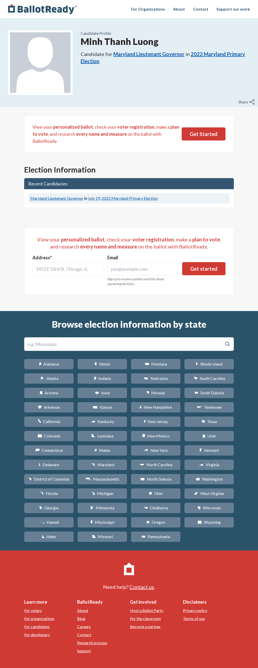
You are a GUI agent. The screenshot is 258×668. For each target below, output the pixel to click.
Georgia (48, 507)
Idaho (49, 536)
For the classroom (145, 618)
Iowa (102, 392)
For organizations (39, 618)
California (49, 421)
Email (112, 257)
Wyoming (209, 522)
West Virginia (209, 493)
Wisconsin (209, 507)
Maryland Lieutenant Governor (148, 54)
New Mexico (156, 435)
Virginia (209, 464)
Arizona (49, 392)
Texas (209, 421)
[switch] (247, 102)
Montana (156, 363)
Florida (49, 493)
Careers (84, 626)
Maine (102, 450)
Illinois (102, 363)
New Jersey (156, 421)
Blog (81, 618)
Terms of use (194, 618)
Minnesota (102, 507)
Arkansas (49, 407)
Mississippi (102, 522)
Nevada (156, 392)
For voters (33, 610)
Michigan (102, 493)
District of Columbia (49, 479)
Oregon (155, 522)
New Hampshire (156, 407)
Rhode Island (209, 363)
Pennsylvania (156, 536)
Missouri (102, 536)
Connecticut (49, 450)
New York (156, 450)
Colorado (49, 435)
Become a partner (145, 626)
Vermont (209, 450)
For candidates (37, 626)
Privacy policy (195, 610)
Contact (200, 9)
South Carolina (209, 378)
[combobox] (68, 269)
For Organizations (148, 9)
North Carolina (155, 464)
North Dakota (155, 479)
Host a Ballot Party (146, 610)
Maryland (102, 464)
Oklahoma (155, 507)
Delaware (49, 464)
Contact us (142, 587)
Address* (42, 257)
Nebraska (156, 378)
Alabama (49, 363)
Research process (92, 642)
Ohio (156, 493)
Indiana (102, 378)
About (179, 9)
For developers (37, 634)
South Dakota (209, 392)
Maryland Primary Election (123, 198)
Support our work (233, 9)
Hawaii (49, 522)
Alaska (49, 378)
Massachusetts (102, 479)
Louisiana (102, 435)
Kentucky (102, 421)
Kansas (102, 407)
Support (84, 650)
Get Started (203, 134)
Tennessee (209, 407)
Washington (209, 479)
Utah (209, 435)
